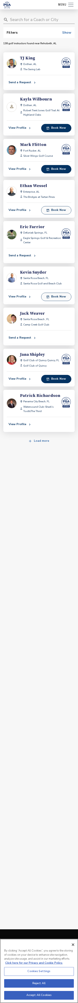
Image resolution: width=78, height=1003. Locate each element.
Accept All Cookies (39, 995)
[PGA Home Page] (7, 5)
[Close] (73, 944)
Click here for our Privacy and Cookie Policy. (34, 963)
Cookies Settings (38, 971)
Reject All (39, 983)
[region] (39, 971)
